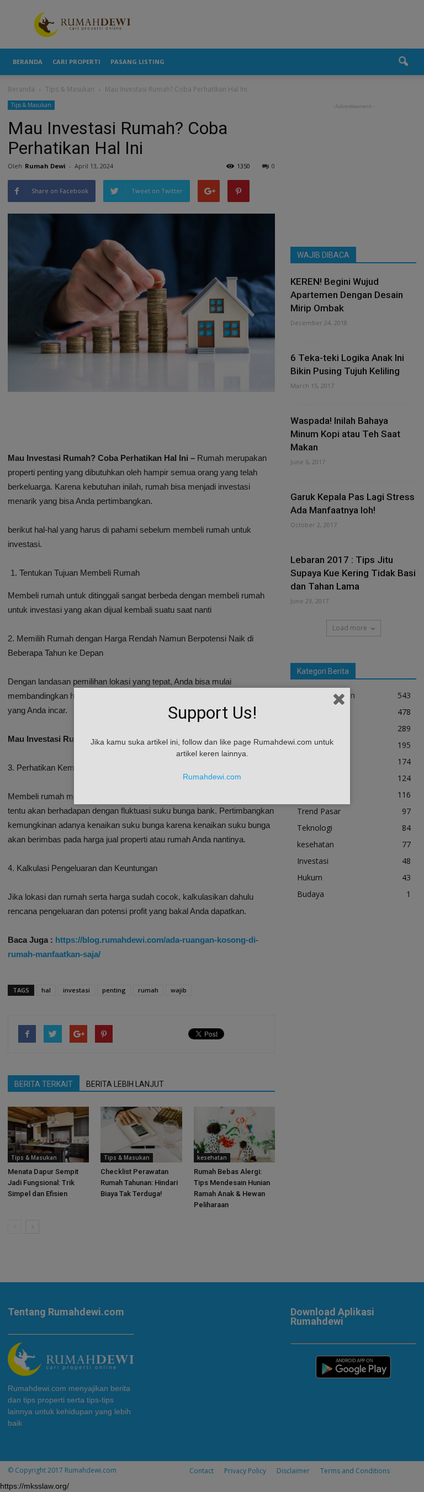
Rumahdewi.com (212, 776)
